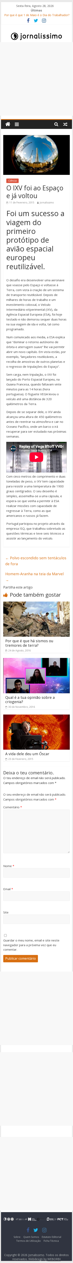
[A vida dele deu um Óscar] (36, 717)
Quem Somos (31, 1237)
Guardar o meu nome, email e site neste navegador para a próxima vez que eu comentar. (31, 944)
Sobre (17, 1237)
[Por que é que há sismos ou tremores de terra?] (36, 604)
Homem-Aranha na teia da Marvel (34, 576)
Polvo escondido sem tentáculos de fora (35, 560)
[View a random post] (65, 124)
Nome (8, 866)
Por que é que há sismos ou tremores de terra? (29, 643)
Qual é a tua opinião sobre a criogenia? (30, 699)
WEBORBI (54, 1259)
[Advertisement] (36, 79)
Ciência (12, 180)
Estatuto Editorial (51, 1237)
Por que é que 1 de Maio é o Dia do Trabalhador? (36, 15)
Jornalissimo (47, 202)
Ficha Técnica (51, 1241)
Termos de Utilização (28, 1241)
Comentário (12, 807)
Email (8, 889)
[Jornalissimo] (7, 124)
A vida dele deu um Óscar (27, 753)
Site (6, 912)
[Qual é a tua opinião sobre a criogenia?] (36, 660)
